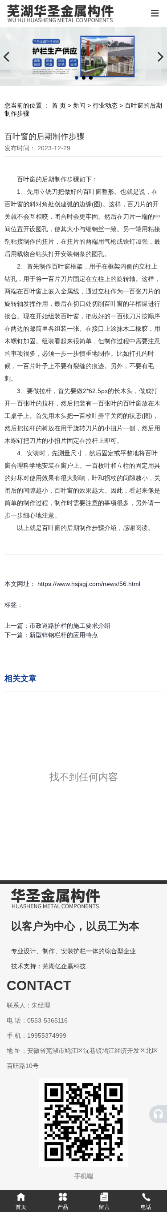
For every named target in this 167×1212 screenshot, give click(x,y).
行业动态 (105, 105)
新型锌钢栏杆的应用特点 (63, 634)
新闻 (79, 105)
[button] (76, 78)
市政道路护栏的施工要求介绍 (69, 625)
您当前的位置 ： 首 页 (36, 105)
